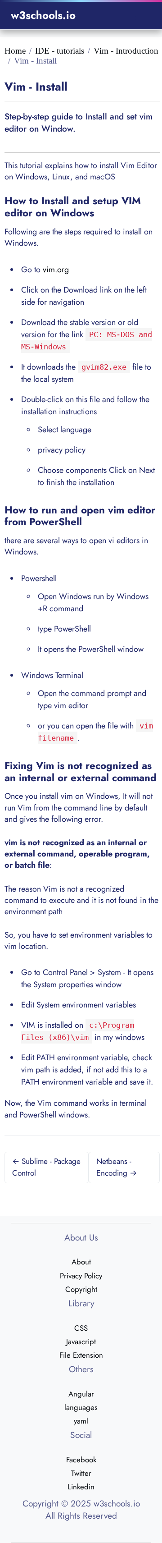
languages (81, 1407)
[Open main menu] (140, 15)
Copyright (81, 1289)
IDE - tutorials (59, 50)
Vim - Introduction (126, 50)
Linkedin (81, 1486)
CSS (81, 1328)
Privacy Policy (81, 1275)
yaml (81, 1420)
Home (15, 50)
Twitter (81, 1473)
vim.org (56, 269)
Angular (81, 1393)
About (81, 1261)
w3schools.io (43, 15)
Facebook (81, 1459)
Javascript (81, 1341)
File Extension (81, 1355)
